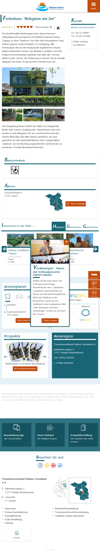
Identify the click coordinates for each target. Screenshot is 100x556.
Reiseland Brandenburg (66, 509)
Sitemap (9, 523)
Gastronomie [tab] (90, 227)
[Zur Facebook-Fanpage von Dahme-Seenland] (40, 466)
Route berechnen (25, 320)
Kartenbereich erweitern (83, 232)
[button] (94, 293)
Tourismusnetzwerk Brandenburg (72, 512)
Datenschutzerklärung (16, 512)
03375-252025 (66, 358)
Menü (93, 9)
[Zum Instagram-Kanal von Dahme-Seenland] (46, 466)
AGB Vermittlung (13, 520)
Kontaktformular (13, 516)
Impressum (10, 509)
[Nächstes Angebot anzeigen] (95, 249)
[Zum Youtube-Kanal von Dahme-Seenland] (53, 466)
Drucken (16, 538)
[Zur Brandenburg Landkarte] (71, 491)
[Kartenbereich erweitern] (96, 232)
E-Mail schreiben (64, 363)
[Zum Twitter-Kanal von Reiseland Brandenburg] (60, 466)
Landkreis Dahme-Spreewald (69, 516)
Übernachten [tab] (73, 227)
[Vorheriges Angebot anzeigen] (4, 249)
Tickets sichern (50, 321)
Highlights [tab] (59, 227)
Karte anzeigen (77, 204)
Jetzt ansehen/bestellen (25, 369)
